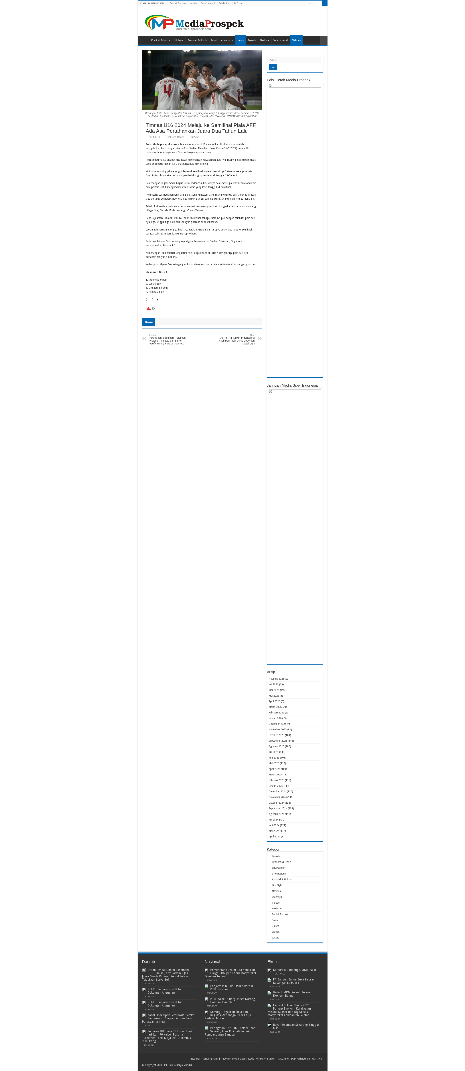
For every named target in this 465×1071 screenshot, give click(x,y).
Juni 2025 (274, 757)
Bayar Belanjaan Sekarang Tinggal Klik (296, 1026)
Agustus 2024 (276, 814)
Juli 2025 (273, 752)
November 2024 (278, 797)
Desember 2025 (277, 723)
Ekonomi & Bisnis (197, 40)
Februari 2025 (276, 780)
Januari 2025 (276, 785)
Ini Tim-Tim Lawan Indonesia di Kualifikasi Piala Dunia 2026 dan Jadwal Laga (237, 339)
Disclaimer (283, 1058)
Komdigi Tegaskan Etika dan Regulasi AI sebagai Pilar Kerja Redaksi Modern (228, 1015)
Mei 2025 (274, 763)
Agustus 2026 (276, 678)
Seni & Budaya (178, 3)
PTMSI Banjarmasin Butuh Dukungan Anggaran (164, 991)
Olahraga (297, 40)
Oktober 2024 (276, 802)
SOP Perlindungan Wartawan (307, 1058)
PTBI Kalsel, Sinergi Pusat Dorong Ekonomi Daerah (232, 1000)
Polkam (179, 40)
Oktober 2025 (276, 735)
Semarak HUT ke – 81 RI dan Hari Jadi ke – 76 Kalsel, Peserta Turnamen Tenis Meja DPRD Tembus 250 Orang (167, 1036)
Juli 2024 (273, 819)
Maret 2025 (275, 774)
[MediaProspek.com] (194, 20)
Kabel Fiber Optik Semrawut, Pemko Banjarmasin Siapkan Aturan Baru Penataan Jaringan (168, 1018)
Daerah (252, 40)
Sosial (214, 40)
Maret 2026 (275, 706)
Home (144, 40)
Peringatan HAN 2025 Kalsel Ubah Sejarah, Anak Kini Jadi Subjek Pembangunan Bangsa (230, 1031)
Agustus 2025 (276, 746)
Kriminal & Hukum (161, 40)
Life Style (237, 3)
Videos (275, 931)
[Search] (324, 3)
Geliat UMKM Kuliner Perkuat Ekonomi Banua (292, 994)
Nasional (264, 40)
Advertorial (227, 40)
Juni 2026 (274, 690)
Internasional (280, 40)
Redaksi (195, 1058)
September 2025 (278, 740)
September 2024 (278, 808)
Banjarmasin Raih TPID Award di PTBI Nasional (232, 987)
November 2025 (278, 729)
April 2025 (274, 768)
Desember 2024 (277, 791)
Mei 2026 (274, 695)
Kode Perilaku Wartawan (261, 1058)
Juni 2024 (274, 825)
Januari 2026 (276, 718)
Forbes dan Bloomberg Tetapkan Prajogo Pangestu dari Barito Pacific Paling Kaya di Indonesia (167, 339)
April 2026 (274, 701)
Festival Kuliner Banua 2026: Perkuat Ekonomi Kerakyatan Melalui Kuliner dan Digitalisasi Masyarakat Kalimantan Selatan (289, 1010)
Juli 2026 (273, 684)
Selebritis (224, 3)
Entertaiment (208, 3)
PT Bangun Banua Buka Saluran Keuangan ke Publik (294, 981)
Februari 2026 (276, 712)
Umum (240, 40)
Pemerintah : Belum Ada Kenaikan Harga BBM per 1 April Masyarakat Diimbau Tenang (230, 973)
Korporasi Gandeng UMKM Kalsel (295, 970)
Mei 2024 (274, 830)
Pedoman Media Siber (233, 1058)
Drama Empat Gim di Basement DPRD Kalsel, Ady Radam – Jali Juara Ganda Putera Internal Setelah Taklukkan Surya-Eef (165, 974)
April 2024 (274, 836)
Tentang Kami (210, 1058)
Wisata (193, 3)
